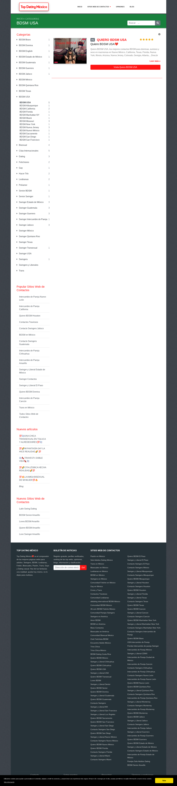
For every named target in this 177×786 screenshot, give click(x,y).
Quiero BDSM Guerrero (137, 739)
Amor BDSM (95, 620)
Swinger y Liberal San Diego (102, 726)
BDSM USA (24, 97)
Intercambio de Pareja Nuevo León (32, 298)
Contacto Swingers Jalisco (31, 328)
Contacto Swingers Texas (137, 601)
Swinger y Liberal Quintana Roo (140, 690)
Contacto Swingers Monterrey (139, 705)
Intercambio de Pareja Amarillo (29, 361)
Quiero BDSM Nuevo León (138, 683)
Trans (21, 271)
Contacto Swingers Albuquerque (140, 575)
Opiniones (120, 7)
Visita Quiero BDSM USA (125, 67)
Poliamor (22, 185)
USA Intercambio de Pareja (138, 642)
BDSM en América (97, 624)
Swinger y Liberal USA (99, 673)
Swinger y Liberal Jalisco (137, 721)
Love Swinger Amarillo (29, 534)
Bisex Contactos (97, 628)
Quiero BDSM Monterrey (137, 713)
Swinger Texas (25, 242)
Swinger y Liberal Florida (137, 594)
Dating (21, 156)
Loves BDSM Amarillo (29, 521)
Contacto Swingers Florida (101, 752)
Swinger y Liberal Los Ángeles (102, 714)
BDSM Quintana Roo (28, 85)
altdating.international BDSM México (105, 601)
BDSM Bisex (24, 40)
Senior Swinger (25, 196)
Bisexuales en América (99, 632)
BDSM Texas (24, 91)
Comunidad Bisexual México (102, 635)
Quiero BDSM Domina (29, 392)
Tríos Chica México (98, 650)
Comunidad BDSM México (101, 605)
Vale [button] (164, 781)
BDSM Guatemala (27, 62)
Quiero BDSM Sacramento (101, 718)
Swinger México (26, 231)
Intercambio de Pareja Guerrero (140, 736)
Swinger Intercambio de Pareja (32, 219)
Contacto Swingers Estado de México (142, 751)
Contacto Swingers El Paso (138, 564)
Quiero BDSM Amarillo (29, 528)
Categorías (32, 19)
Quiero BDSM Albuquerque (138, 579)
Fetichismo (23, 162)
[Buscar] (157, 23)
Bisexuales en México (99, 568)
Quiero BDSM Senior (99, 688)
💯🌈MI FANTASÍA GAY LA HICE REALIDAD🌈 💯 (32, 450)
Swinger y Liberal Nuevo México (103, 737)
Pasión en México (97, 556)
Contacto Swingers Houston (138, 586)
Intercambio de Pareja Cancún (29, 399)
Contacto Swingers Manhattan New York (143, 628)
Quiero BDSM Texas (135, 605)
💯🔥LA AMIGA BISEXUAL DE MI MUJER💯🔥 (32, 478)
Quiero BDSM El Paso (136, 556)
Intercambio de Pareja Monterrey (140, 709)
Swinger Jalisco (26, 225)
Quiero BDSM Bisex (135, 638)
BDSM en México (27, 335)
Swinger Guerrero (26, 213)
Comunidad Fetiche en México (102, 583)
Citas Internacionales (28, 151)
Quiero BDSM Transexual (100, 677)
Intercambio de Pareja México (139, 650)
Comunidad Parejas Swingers (102, 613)
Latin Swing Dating (28, 509)
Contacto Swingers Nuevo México (104, 741)
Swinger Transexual (27, 248)
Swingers (23, 259)
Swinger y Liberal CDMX (137, 653)
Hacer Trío (23, 173)
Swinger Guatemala (27, 208)
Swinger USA (24, 253)
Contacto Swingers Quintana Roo (141, 694)
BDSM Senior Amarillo (29, 515)
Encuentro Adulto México (100, 643)
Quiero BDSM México (99, 658)
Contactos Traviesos (28, 322)
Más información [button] (9, 782)
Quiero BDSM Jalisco (136, 717)
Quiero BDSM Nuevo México (102, 744)
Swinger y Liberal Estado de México (32, 371)
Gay (20, 168)
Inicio (79, 7)
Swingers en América (99, 616)
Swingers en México (98, 579)
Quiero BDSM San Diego (100, 733)
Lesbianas (23, 179)
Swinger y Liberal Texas (137, 598)
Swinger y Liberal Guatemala (102, 695)
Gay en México (96, 586)
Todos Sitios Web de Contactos (28, 415)
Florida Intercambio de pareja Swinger (143, 646)
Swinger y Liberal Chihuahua (102, 662)
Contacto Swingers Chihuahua (139, 668)
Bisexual (22, 145)
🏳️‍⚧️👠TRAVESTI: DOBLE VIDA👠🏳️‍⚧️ (31, 459)
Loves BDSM (95, 680)
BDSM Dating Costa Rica (100, 654)
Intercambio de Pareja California (29, 307)
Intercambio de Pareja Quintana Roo (142, 698)
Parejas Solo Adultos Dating (138, 761)
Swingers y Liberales (28, 265)
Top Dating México (34, 7)
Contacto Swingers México (138, 568)
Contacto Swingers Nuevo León (140, 675)
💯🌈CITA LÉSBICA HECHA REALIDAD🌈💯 (32, 469)
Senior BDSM (25, 191)
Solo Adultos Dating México (101, 560)
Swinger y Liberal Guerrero (138, 732)
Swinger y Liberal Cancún (137, 613)
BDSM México (25, 80)
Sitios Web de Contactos (98, 7)
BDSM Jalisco (25, 74)
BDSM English (25, 51)
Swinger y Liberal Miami (100, 756)
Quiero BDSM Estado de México (140, 743)
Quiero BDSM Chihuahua (100, 665)
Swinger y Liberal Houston (138, 583)
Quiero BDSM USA (98, 669)
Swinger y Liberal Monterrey (138, 702)
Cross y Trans (96, 590)
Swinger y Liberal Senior (100, 684)
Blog (132, 7)
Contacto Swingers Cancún (138, 616)
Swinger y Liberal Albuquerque (139, 571)
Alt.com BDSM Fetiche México (102, 609)
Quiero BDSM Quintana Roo (139, 687)
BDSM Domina (25, 45)
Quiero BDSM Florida (99, 748)
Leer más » (155, 61)
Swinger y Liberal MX (99, 707)
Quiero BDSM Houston (29, 316)
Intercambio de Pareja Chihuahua (29, 352)
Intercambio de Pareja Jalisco (139, 728)
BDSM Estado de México (30, 57)
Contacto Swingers (98, 703)
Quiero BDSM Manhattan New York (141, 620)
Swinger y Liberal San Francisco (103, 711)
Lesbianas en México (99, 571)
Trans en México (26, 407)
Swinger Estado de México (31, 202)
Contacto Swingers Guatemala (28, 342)
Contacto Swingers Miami (100, 759)
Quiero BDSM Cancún (136, 609)
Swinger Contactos (28, 379)
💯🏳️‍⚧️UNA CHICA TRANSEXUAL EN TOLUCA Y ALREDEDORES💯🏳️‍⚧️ (32, 439)
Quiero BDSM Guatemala (100, 699)
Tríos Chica (95, 647)
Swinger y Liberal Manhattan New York (143, 624)
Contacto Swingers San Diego (102, 729)
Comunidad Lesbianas (99, 598)
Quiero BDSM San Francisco (102, 722)
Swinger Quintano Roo (29, 236)
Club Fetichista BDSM (99, 639)
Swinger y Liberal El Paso (31, 385)
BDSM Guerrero (26, 68)
